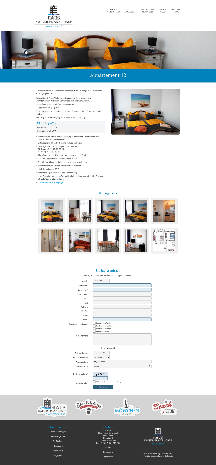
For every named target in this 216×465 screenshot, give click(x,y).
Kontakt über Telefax (104, 326)
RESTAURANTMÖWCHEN (147, 10)
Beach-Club (58, 451)
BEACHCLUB (162, 10)
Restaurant (58, 446)
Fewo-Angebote (58, 436)
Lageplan (58, 455)
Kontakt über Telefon (104, 323)
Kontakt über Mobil (103, 329)
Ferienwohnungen (58, 431)
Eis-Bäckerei (58, 441)
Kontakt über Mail (103, 331)
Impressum (108, 452)
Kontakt (108, 447)
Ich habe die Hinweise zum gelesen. (110, 382)
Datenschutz (116, 382)
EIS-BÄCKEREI (130, 10)
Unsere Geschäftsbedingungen (51, 182)
